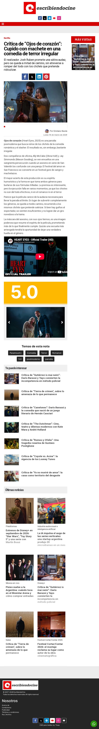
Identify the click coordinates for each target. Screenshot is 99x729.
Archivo (8, 714)
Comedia (31, 353)
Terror (44, 353)
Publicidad (6, 710)
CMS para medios (46, 725)
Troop (57, 725)
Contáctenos (6, 707)
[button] (9, 322)
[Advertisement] (83, 131)
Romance (56, 353)
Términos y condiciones (10, 712)
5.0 (20, 359)
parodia (49, 359)
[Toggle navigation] (3, 24)
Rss (3, 714)
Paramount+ (16, 353)
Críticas (10, 127)
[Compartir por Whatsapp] (93, 724)
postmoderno (33, 359)
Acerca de (5, 705)
